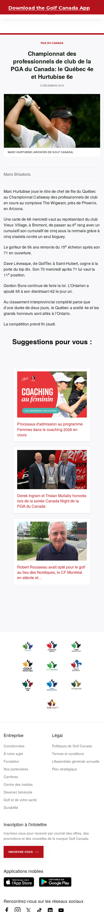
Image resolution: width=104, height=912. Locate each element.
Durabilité (11, 807)
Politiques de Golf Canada (72, 745)
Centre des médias (18, 784)
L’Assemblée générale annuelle (75, 761)
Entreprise (13, 735)
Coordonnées (14, 745)
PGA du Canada (52, 43)
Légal (57, 735)
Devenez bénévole (18, 792)
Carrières (11, 776)
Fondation (11, 761)
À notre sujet (13, 753)
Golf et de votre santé (20, 799)
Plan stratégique (64, 769)
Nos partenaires (16, 769)
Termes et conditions (68, 753)
